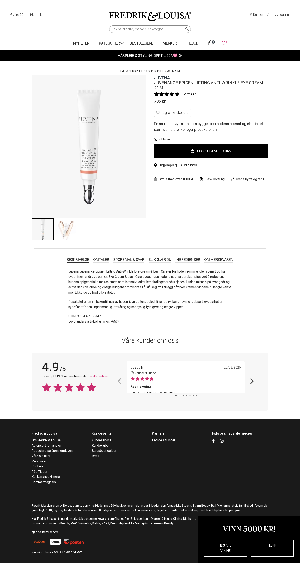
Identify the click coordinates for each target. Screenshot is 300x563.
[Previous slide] (120, 381)
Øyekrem (173, 71)
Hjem (124, 71)
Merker (170, 43)
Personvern (40, 461)
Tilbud (192, 43)
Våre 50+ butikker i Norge (29, 15)
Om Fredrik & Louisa (46, 440)
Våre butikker (41, 456)
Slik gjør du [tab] (160, 259)
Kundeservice (262, 15)
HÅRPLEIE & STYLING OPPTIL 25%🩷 (148, 55)
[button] (211, 165)
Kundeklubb (100, 445)
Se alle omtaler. (98, 376)
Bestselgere (141, 43)
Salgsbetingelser (104, 451)
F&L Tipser (39, 472)
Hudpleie (136, 71)
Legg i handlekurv (214, 151)
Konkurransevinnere (46, 477)
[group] (43, 229)
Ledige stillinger (163, 440)
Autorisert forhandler (46, 445)
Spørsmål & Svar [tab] (128, 259)
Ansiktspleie (155, 71)
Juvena (162, 77)
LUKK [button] (272, 545)
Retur (95, 456)
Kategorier (109, 43)
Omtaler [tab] (101, 259)
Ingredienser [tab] (187, 259)
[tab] (176, 395)
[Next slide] (251, 381)
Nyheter (81, 43)
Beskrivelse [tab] (78, 259)
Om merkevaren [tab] (218, 259)
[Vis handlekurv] (210, 43)
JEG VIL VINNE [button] (225, 548)
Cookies (37, 466)
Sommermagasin (44, 482)
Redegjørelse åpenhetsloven (52, 451)
